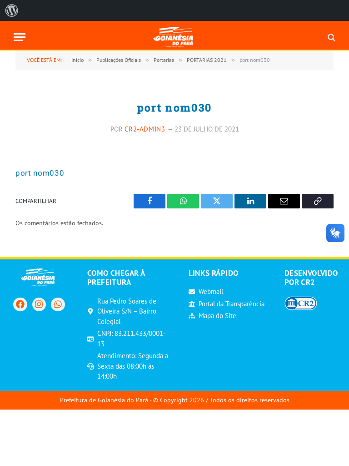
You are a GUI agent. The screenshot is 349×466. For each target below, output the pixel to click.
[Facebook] (20, 304)
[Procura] (330, 37)
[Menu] (19, 37)
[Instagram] (39, 304)
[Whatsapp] (58, 304)
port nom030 (39, 172)
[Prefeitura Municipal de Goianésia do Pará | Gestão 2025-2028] (174, 37)
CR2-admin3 (145, 129)
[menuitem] (12, 10)
